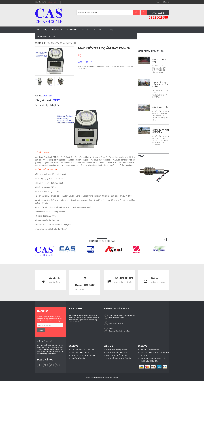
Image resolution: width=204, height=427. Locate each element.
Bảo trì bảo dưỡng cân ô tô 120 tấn (153, 358)
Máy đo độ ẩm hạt (113, 66)
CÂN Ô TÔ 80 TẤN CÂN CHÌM (160, 131)
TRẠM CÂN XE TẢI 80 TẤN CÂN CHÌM (160, 84)
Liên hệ (109, 30)
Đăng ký (158, 2)
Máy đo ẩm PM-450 (85, 66)
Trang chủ (42, 30)
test (85, 69)
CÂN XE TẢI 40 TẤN (159, 61)
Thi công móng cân (78, 358)
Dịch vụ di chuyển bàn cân (150, 350)
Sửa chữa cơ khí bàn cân (80, 352)
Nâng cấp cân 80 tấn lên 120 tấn (83, 355)
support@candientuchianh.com (119, 331)
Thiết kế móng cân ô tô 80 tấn (116, 355)
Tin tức (85, 30)
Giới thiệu (57, 30)
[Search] (136, 12)
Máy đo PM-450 (99, 66)
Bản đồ (97, 30)
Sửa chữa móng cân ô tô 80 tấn (83, 350)
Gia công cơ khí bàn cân (149, 361)
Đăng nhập (166, 2)
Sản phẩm (72, 30)
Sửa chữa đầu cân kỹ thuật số (116, 350)
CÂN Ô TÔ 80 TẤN (160, 107)
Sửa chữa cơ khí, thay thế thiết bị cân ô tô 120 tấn (155, 354)
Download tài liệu (46, 36)
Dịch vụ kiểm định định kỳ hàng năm (118, 358)
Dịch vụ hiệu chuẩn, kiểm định (116, 352)
